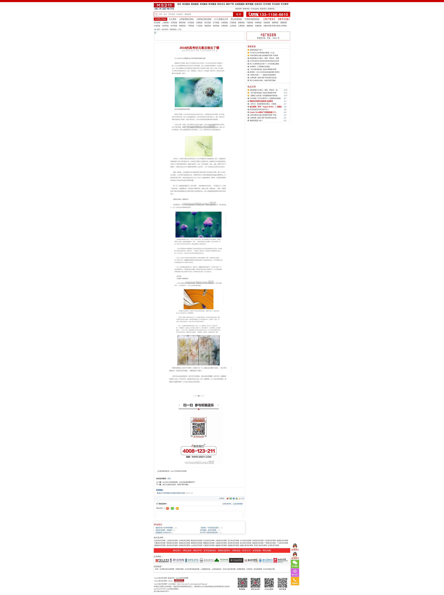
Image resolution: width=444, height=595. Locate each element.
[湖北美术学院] (266, 560)
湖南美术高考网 (159, 545)
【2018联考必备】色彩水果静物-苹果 (263, 69)
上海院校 (165, 22)
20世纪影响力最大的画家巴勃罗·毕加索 (264, 55)
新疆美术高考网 (282, 540)
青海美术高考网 (172, 543)
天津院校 (174, 22)
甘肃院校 (267, 22)
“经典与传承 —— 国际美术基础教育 (263, 75)
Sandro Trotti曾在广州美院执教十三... (263, 112)
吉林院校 (224, 22)
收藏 (242, 498)
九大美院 (172, 19)
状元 (169, 478)
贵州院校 (165, 26)
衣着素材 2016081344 (163, 532)
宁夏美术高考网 (159, 543)
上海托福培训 (216, 569)
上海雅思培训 (205, 569)
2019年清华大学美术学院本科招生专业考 (264, 61)
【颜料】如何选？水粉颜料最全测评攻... (264, 95)
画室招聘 (238, 9)
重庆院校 (182, 22)
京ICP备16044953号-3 (161, 591)
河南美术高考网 (184, 545)
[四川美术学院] (280, 560)
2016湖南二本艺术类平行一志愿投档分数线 (265, 98)
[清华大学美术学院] (177, 560)
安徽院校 (258, 26)
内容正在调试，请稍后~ (164, 530)
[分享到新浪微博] (228, 498)
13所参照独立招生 (186, 19)
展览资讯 (263, 9)
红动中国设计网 (269, 569)
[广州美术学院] (206, 560)
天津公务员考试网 (229, 569)
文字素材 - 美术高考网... (208, 530)
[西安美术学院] (251, 560)
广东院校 (199, 26)
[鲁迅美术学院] (236, 560)
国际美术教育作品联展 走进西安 (261, 101)
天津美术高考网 (184, 540)
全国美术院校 (160, 19)
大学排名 (249, 569)
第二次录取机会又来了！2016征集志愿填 (264, 64)
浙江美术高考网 (233, 540)
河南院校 (224, 26)
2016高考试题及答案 (192, 569)
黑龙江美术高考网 (260, 545)
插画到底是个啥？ (256, 50)
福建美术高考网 (221, 545)
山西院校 (199, 22)
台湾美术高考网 (273, 545)
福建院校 (250, 26)
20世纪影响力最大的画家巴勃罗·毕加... (264, 115)
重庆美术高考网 (196, 540)
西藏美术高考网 (208, 543)
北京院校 (157, 22)
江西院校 (241, 26)
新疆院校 (241, 22)
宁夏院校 (250, 22)
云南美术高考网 (221, 543)
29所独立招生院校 (204, 19)
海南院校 (182, 26)
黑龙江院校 (276, 26)
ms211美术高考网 (205, 50)
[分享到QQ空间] (237, 498)
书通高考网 (179, 569)
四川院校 (174, 26)
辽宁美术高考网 (245, 540)
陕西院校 (275, 22)
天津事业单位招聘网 (167, 569)
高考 (156, 569)
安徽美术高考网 (233, 545)
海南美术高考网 (258, 543)
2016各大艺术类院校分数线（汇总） (263, 53)
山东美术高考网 (196, 545)
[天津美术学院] (192, 560)
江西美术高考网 (208, 545)
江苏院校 (233, 22)
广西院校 (191, 26)
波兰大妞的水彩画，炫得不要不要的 (176, 484)
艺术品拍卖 (255, 9)
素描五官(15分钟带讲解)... (165, 528)
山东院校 (233, 26)
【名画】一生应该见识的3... (210, 528)
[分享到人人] (234, 498)
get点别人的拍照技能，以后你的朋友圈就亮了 (179, 482)
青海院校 (258, 22)
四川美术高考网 (245, 543)
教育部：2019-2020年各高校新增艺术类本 (265, 72)
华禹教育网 (241, 569)
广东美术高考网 (282, 543)
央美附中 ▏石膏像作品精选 (260, 66)
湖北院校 (216, 26)
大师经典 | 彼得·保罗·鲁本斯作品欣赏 (263, 78)
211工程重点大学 (221, 19)
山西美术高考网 (221, 540)
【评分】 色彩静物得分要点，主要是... (264, 104)
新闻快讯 (271, 9)
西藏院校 (283, 22)
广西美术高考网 (270, 543)
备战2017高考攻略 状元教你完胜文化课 (171, 493)
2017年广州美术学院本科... (209, 532)
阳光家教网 (258, 569)
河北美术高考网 (208, 540)
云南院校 (157, 26)
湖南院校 (207, 26)
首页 (158, 29)
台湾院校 (283, 26)
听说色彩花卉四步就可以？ (259, 109)
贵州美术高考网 (233, 543)
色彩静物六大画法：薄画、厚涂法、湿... (264, 90)
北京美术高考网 (159, 540)
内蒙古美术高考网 (246, 545)
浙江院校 (207, 22)
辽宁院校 (216, 22)
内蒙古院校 (268, 26)
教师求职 (246, 9)
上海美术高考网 (172, 540)
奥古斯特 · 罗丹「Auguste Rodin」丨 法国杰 (266, 107)
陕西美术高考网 (196, 543)
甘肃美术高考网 (184, 543)
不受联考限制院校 (252, 19)
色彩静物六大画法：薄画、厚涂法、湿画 (264, 58)
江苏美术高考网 (270, 540)
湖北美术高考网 (172, 545)
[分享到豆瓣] (231, 498)
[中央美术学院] (221, 560)
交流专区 (165, 29)
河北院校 (191, 22)
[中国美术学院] (162, 560)
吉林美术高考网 (258, 540)
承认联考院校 (236, 19)
